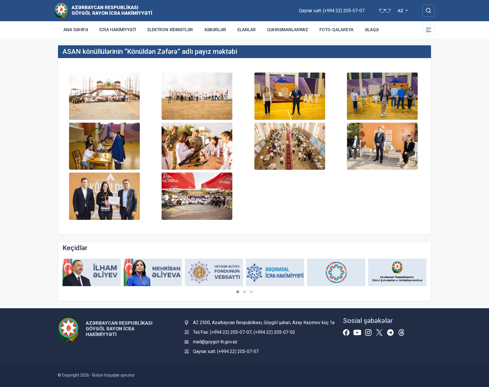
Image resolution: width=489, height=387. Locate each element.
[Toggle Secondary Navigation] (428, 30)
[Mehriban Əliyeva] (153, 272)
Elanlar (246, 29)
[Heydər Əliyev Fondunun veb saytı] (214, 272)
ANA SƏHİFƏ (75, 29)
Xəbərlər (215, 29)
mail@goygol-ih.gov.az (215, 342)
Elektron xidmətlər (170, 29)
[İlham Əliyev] (92, 272)
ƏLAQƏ (372, 29)
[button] (237, 292)
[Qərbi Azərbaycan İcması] (336, 272)
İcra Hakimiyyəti (117, 29)
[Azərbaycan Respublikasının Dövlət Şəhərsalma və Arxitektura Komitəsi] (397, 272)
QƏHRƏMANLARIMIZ (287, 29)
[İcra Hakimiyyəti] (61, 10)
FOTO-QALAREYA (336, 29)
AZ (401, 10)
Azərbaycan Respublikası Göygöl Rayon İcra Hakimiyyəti (112, 10)
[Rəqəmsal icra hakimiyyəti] (275, 272)
